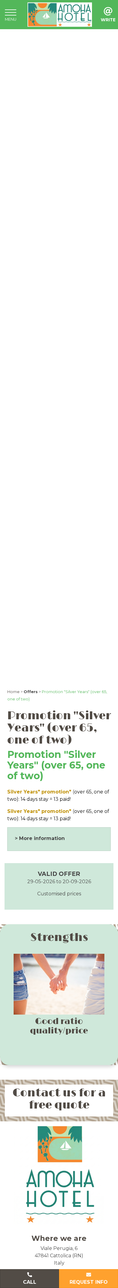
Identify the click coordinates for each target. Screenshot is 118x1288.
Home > (15, 691)
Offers (31, 691)
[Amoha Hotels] (60, 14)
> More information (40, 838)
